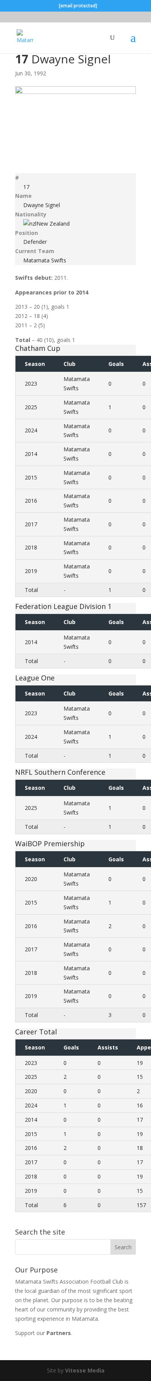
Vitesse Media (85, 1370)
